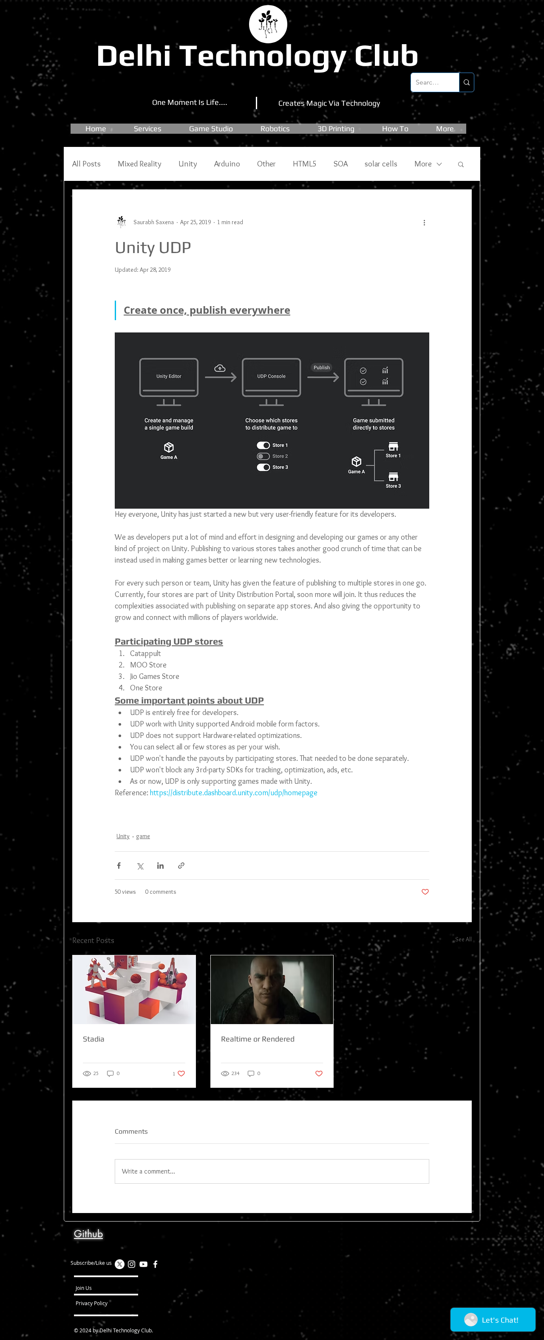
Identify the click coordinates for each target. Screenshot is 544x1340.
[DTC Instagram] (131, 1264)
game (143, 836)
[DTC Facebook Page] (155, 1264)
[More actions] (424, 222)
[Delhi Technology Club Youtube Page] (143, 1264)
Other (266, 164)
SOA (341, 164)
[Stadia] (134, 989)
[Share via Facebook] (119, 865)
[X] (120, 1264)
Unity (187, 164)
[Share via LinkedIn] (160, 865)
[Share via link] (181, 865)
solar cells (381, 164)
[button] (211, 128)
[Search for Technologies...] (466, 82)
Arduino (227, 164)
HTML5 (305, 164)
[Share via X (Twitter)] (140, 865)
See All (463, 939)
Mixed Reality (140, 164)
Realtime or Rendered (258, 1038)
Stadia (94, 1038)
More (423, 164)
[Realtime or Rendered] (272, 989)
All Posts (86, 164)
